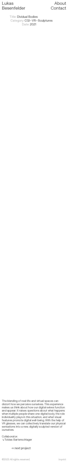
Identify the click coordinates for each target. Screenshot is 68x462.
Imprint (62, 459)
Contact (58, 8)
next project (19, 448)
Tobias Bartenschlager (18, 440)
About (60, 3)
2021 (26, 24)
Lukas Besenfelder (13, 5)
